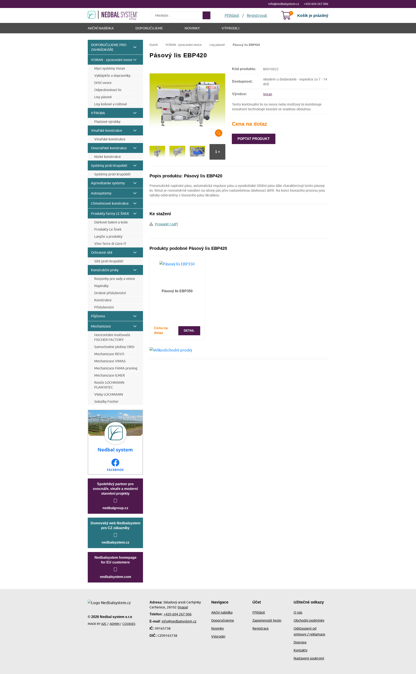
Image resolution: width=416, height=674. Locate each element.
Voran (267, 94)
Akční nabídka (101, 28)
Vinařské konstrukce (106, 130)
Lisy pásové (103, 97)
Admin (114, 624)
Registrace (260, 628)
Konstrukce (103, 300)
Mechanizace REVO (109, 354)
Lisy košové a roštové (110, 104)
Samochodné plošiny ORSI (114, 347)
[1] (206, 15)
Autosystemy (101, 193)
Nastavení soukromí (309, 658)
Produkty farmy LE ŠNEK (110, 213)
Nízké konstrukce (107, 157)
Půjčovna (98, 316)
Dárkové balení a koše (111, 222)
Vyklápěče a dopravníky (112, 75)
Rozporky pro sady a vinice (114, 279)
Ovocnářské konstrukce (109, 148)
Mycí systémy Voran (109, 68)
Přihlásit (258, 612)
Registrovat (257, 15)
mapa (183, 607)
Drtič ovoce (103, 83)
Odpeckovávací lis (107, 90)
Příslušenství (104, 307)
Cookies (128, 624)
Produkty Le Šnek (107, 229)
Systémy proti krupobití (109, 165)
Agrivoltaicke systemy (108, 183)
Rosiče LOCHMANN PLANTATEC (109, 384)
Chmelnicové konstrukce (110, 203)
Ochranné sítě (101, 252)
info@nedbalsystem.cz (283, 4)
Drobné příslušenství (110, 293)
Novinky (192, 28)
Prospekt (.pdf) (166, 224)
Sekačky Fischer (106, 401)
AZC (104, 624)
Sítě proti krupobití (108, 261)
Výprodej (230, 28)
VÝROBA (98, 113)
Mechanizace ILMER (109, 375)
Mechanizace (101, 326)
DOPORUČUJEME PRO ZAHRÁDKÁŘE (108, 47)
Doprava (300, 642)
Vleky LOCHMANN (108, 394)
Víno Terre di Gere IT (110, 244)
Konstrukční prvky (105, 270)
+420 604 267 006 (316, 4)
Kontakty (300, 650)
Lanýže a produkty (108, 236)
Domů (154, 45)
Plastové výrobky (107, 122)
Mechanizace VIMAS (110, 361)
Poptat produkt (253, 139)
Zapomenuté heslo (266, 620)
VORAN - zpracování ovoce (111, 60)
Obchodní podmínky (309, 620)
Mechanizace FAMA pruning (115, 368)
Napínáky (101, 286)
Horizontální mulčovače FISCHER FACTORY (112, 337)
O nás (298, 612)
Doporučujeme (149, 28)
